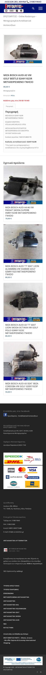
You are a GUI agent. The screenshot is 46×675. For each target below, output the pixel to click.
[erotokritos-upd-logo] (19, 8)
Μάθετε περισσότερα (34, 563)
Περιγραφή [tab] (9, 106)
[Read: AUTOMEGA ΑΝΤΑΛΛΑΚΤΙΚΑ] (5, 550)
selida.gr (20, 571)
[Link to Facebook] (37, 672)
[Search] (31, 8)
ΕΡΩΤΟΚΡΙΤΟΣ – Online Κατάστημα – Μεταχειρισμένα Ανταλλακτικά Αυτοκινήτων (19, 20)
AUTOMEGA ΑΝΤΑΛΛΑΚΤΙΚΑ (17, 549)
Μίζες (13, 95)
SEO (4, 571)
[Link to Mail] (41, 672)
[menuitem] (31, 8)
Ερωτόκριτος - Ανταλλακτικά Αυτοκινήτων (22, 416)
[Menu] (38, 8)
